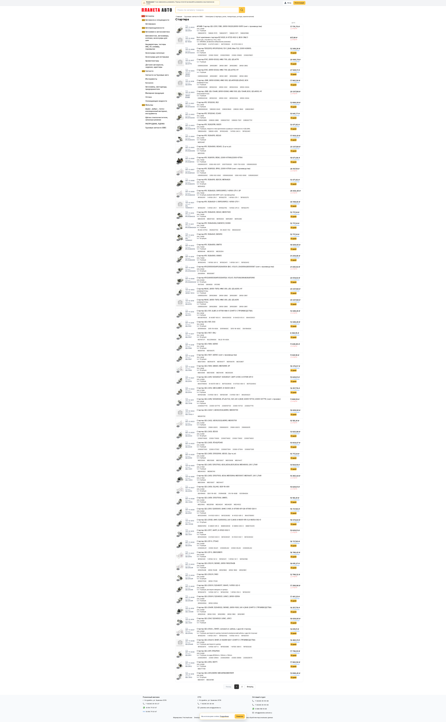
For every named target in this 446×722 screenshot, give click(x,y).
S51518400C (224, 328)
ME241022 (237, 504)
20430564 (201, 273)
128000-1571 (234, 33)
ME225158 (210, 504)
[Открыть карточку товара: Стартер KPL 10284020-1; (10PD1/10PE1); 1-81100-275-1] (180, 204)
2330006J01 (202, 548)
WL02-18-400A (223, 340)
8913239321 (225, 537)
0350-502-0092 (215, 175)
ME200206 (229, 373)
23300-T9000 (214, 438)
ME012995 (201, 373)
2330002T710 (202, 406)
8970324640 (226, 384)
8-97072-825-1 (213, 44)
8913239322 (248, 537)
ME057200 (211, 219)
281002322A (233, 87)
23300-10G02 (213, 55)
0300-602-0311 (214, 164)
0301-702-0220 (239, 164)
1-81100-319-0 (236, 592)
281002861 (213, 66)
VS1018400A (243, 493)
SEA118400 (201, 493)
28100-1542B (212, 570)
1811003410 (202, 262)
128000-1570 (212, 33)
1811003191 (246, 592)
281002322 (213, 87)
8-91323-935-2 (237, 515)
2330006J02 (224, 548)
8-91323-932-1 (237, 537)
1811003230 (247, 647)
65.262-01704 (202, 230)
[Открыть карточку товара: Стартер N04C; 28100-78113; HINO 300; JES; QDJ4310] (180, 303)
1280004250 (202, 131)
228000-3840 (238, 109)
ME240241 (219, 504)
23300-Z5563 (213, 658)
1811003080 (225, 647)
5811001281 (224, 395)
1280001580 (244, 33)
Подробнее (224, 716)
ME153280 (238, 219)
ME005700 (201, 416)
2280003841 (249, 109)
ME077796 (201, 669)
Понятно (239, 716)
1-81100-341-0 (213, 262)
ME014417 (238, 460)
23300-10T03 (238, 406)
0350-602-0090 (240, 175)
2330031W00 (225, 55)
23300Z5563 (202, 658)
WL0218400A (211, 340)
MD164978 (230, 362)
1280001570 (202, 33)
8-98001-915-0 (213, 526)
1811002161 (201, 197)
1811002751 (223, 197)
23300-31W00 (237, 55)
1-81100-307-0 (213, 592)
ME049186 (210, 680)
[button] (250, 686)
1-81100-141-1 (233, 559)
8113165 (217, 284)
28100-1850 (231, 614)
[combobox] (210, 10)
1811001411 (222, 559)
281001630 (201, 614)
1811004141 (245, 636)
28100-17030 (213, 581)
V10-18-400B (232, 493)
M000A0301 (236, 230)
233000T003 (202, 449)
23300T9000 (202, 438)
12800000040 (203, 109)
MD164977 (221, 362)
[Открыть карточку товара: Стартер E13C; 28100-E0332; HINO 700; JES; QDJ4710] (180, 62)
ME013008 (210, 373)
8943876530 (202, 317)
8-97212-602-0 (237, 44)
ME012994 (201, 460)
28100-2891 (243, 295)
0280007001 (225, 120)
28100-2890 (223, 295)
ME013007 (220, 460)
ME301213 (210, 251)
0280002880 (202, 120)
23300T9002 (225, 438)
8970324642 (251, 384)
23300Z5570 (247, 658)
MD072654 (201, 362)
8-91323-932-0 (214, 537)
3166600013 (224, 427)
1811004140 (223, 636)
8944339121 (250, 317)
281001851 (241, 614)
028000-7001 (236, 120)
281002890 (213, 295)
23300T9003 (249, 438)
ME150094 (220, 219)
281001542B (202, 570)
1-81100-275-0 (234, 208)
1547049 (201, 284)
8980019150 (202, 526)
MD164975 (210, 351)
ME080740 (211, 471)
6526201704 (214, 230)
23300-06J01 (213, 548)
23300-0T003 (214, 449)
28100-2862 (243, 66)
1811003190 (224, 592)
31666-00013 (235, 427)
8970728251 (202, 44)
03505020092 (203, 175)
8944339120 (226, 317)
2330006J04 (247, 548)
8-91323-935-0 (214, 515)
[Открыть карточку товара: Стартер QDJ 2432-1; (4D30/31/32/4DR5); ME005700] (180, 413)
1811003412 (245, 262)
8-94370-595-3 (214, 384)
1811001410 (201, 559)
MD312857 (240, 362)
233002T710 (249, 406)
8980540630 (225, 526)
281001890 (223, 570)
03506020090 (228, 175)
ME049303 (201, 471)
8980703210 (250, 526)
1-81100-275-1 (233, 197)
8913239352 (225, 515)
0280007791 (247, 120)
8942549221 (246, 395)
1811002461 (246, 131)
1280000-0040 (215, 109)
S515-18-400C (236, 328)
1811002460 (224, 131)
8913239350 (202, 515)
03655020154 (202, 295)
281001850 (221, 614)
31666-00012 (213, 427)
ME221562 (201, 504)
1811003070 (202, 592)
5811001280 (202, 395)
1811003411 (223, 262)
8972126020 (225, 44)
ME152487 (201, 142)
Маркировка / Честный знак (182, 717)
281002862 (233, 66)
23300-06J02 (236, 548)
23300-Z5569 (236, 658)
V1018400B (222, 493)
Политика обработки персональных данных (257, 717)
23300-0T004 (238, 449)
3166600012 (202, 427)
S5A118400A (247, 328)
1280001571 (223, 33)
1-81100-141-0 (212, 559)
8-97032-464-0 (239, 384)
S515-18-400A (213, 328)
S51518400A (202, 328)
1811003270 (245, 197)
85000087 (210, 273)
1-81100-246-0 (235, 131)
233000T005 (249, 449)
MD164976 (211, 362)
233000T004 (226, 449)
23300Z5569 (225, 658)
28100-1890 (233, 570)
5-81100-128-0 (213, 395)
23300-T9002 (237, 438)
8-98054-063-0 (238, 526)
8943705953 (202, 384)
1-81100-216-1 (212, 197)
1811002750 (223, 208)
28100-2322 (223, 87)
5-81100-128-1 (235, 395)
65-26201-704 (225, 230)
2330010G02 (202, 55)
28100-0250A (213, 603)
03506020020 (252, 164)
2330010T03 (226, 406)
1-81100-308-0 (236, 647)
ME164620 (201, 186)
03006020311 (202, 164)
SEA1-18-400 (211, 493)
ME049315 (201, 219)
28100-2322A (244, 87)
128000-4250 (213, 131)
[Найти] (242, 10)
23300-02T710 (215, 406)
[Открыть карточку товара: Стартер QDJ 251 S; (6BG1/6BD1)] (180, 555)
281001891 (242, 570)
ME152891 (229, 219)
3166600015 (246, 427)
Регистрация (299, 3)
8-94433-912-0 (238, 317)
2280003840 (226, 109)
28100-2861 (223, 66)
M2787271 (201, 340)
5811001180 (244, 559)
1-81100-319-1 (212, 636)
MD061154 (201, 351)
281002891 (233, 295)
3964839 (209, 284)
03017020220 (227, 164)
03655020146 (202, 87)
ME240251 (228, 504)
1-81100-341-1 (234, 262)
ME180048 (201, 251)
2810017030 (202, 581)
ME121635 (201, 153)
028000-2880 (214, 120)
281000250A (202, 603)
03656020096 (203, 66)
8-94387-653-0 (214, 317)
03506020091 (253, 175)
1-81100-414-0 (234, 636)
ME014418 (219, 373)
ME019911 (201, 680)
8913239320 (202, 537)
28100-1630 (211, 614)
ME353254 (219, 251)
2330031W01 (248, 55)
